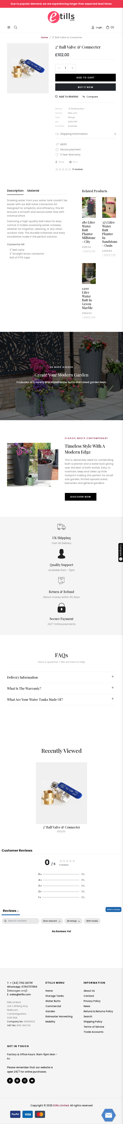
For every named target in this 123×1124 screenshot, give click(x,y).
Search (88, 1016)
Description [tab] (15, 191)
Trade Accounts (93, 1032)
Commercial (53, 1006)
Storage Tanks (54, 996)
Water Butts (53, 1001)
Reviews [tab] (11, 910)
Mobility (50, 1021)
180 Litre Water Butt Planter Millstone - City (88, 231)
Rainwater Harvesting (59, 1016)
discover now (80, 496)
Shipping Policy (93, 1021)
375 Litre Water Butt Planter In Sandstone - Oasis (109, 233)
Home (44, 37)
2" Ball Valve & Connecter (61, 827)
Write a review (113, 909)
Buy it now (85, 87)
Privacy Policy (92, 1001)
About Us (89, 990)
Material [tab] (33, 191)
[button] (61, 874)
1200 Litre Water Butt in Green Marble (87, 298)
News (87, 1006)
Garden (50, 1011)
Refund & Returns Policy (98, 1011)
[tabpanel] (61, 942)
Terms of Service (94, 1026)
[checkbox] (92, 921)
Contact (89, 996)
